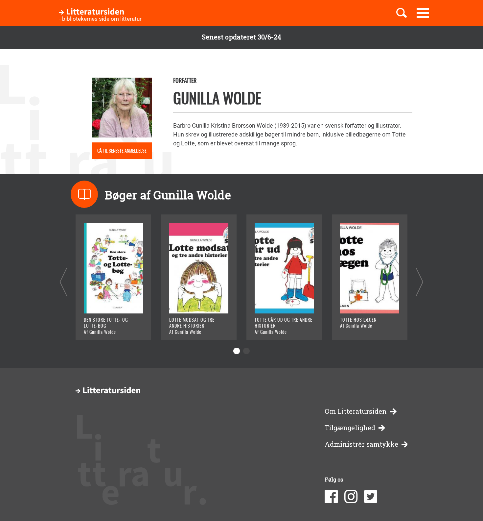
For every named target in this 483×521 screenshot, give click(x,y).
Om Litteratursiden (356, 411)
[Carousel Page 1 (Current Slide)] (236, 351)
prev (63, 282)
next (420, 282)
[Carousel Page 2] (246, 351)
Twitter (370, 496)
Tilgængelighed (350, 427)
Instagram (350, 496)
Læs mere (105, 326)
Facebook (331, 496)
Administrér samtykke (361, 444)
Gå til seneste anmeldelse (122, 150)
